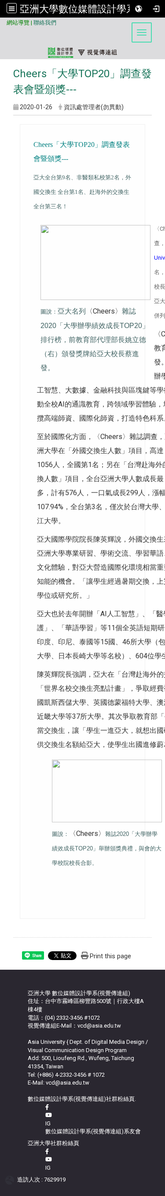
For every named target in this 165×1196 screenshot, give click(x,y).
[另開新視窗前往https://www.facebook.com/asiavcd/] (47, 1107)
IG (48, 1123)
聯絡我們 (44, 22)
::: (3, 21)
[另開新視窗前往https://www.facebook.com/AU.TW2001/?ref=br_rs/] (47, 1151)
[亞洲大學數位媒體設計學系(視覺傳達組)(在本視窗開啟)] (82, 39)
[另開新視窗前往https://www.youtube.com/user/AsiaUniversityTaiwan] (48, 1159)
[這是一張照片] (95, 262)
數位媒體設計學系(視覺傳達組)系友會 (93, 1131)
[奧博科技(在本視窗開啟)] (11, 1179)
